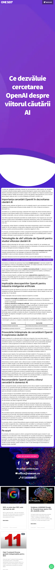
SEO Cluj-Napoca (36, 259)
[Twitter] (27, 463)
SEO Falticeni (25, 259)
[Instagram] (36, 463)
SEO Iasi (9, 259)
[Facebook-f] (18, 463)
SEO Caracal (47, 259)
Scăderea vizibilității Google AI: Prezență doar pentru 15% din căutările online (41, 509)
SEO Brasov (16, 259)
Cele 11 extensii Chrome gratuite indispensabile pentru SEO (13, 554)
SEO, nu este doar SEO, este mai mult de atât (13, 508)
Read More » (6, 520)
